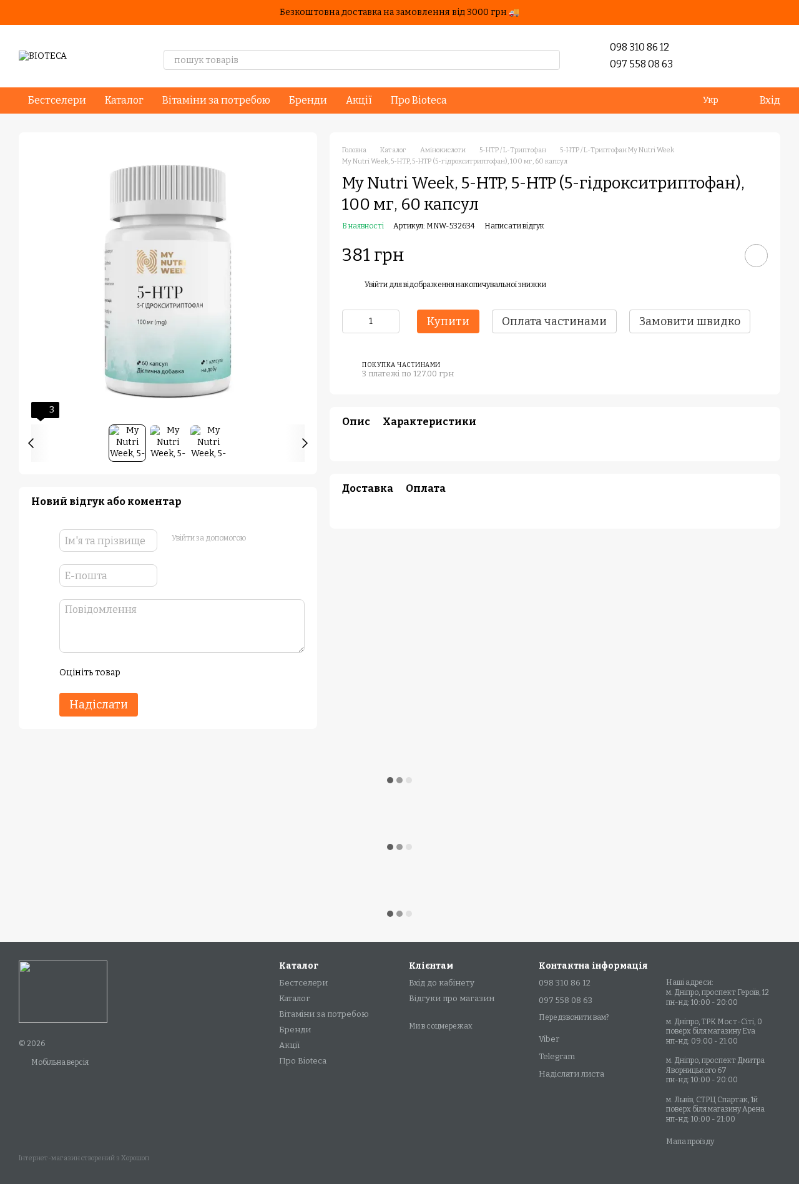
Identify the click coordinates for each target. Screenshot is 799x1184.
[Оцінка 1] (140, 672)
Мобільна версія (59, 1062)
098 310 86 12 (639, 47)
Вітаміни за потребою (216, 100)
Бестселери (57, 100)
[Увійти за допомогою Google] (279, 538)
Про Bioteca (419, 100)
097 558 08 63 (641, 64)
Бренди (308, 100)
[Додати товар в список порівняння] (721, 255)
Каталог (124, 100)
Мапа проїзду (690, 1141)
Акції (359, 100)
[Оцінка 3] (180, 672)
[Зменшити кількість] (351, 321)
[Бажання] (705, 56)
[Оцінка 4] (200, 672)
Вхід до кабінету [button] (441, 982)
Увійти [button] (376, 284)
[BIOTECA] (63, 991)
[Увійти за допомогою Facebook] (259, 538)
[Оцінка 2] (160, 672)
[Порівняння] (738, 56)
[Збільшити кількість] (390, 321)
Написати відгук (514, 226)
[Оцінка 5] (220, 672)
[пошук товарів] (550, 60)
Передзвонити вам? (574, 1017)
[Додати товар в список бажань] (756, 255)
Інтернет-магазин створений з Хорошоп (84, 1158)
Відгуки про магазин (451, 998)
